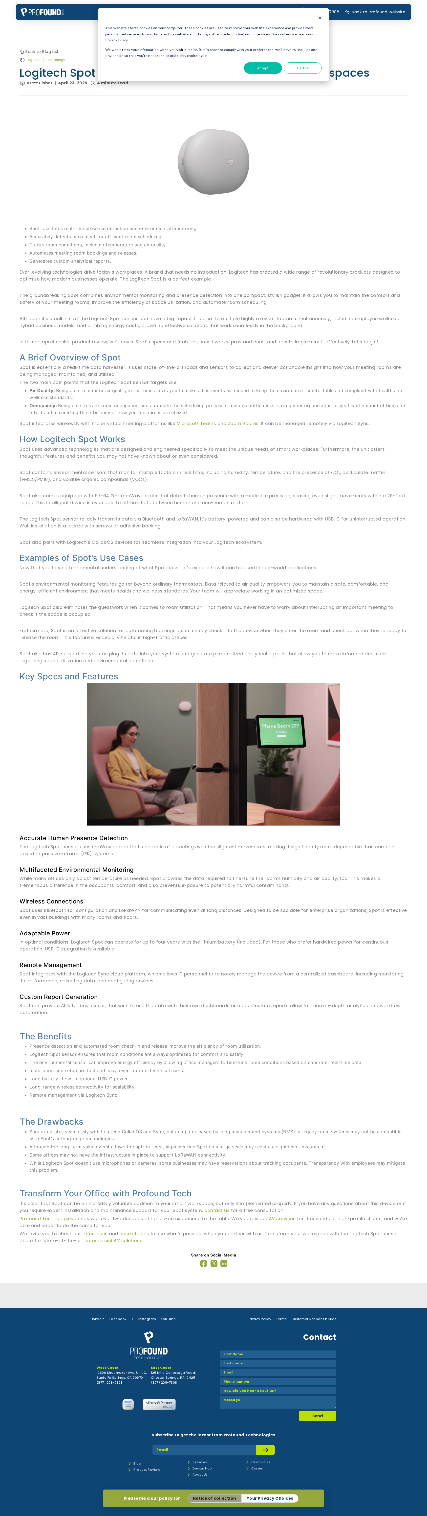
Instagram (147, 1319)
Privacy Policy (259, 1319)
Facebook (118, 1319)
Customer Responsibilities (314, 1319)
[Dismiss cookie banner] (320, 19)
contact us (217, 1210)
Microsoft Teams (196, 423)
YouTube (168, 1319)
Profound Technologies (46, 1218)
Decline (303, 68)
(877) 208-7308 (110, 1382)
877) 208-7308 (164, 1382)
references (95, 1234)
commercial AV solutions (114, 1240)
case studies (134, 1234)
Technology (55, 60)
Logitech (34, 60)
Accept (263, 68)
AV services (282, 1218)
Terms (281, 1319)
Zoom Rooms (243, 423)
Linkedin (98, 1319)
